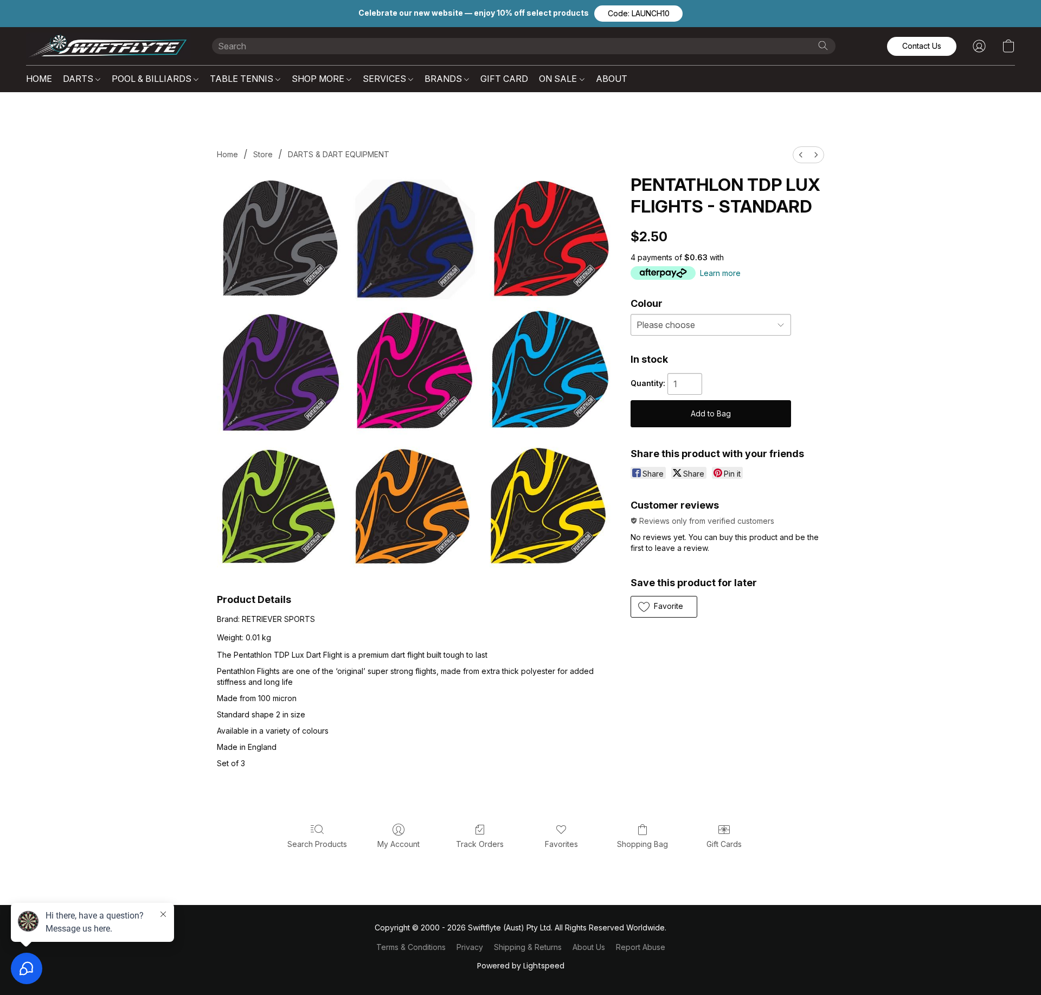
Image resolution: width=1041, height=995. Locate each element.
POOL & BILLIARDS (153, 78)
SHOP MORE (319, 78)
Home (227, 154)
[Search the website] (823, 45)
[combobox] (524, 46)
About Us (589, 947)
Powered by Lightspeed (520, 965)
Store (263, 154)
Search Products (317, 844)
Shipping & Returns (528, 947)
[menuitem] (800, 155)
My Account (398, 844)
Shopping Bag (642, 844)
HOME (39, 78)
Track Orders (480, 844)
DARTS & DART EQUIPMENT (338, 154)
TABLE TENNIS (242, 78)
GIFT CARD (504, 78)
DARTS (79, 78)
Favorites (561, 844)
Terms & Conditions (411, 947)
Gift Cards (724, 844)
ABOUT (611, 78)
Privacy (470, 947)
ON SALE (559, 78)
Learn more (720, 273)
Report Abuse (640, 947)
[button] (638, 13)
